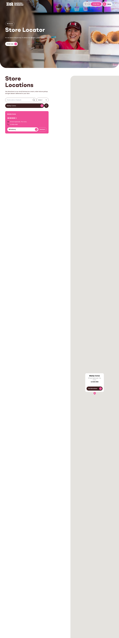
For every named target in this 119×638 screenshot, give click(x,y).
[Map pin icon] (85, 4)
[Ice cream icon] (89, 4)
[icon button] (46, 105)
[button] (95, 393)
